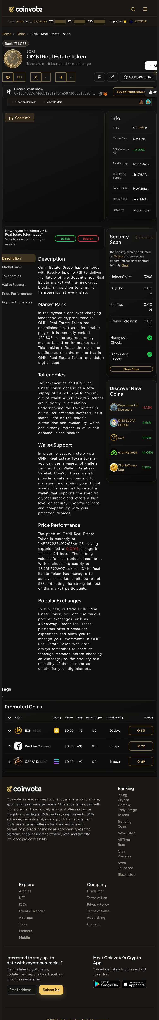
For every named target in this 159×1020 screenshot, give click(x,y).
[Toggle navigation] (145, 9)
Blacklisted (127, 874)
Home (6, 34)
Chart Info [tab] (22, 117)
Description (11, 258)
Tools (23, 924)
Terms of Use (97, 897)
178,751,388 (40, 21)
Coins (20, 34)
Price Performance (17, 293)
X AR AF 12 (32, 761)
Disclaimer (95, 891)
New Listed (127, 833)
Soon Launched (126, 865)
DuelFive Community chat (42, 746)
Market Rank (12, 267)
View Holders (54, 101)
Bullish (65, 238)
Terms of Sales (98, 911)
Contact (93, 924)
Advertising (96, 917)
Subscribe (51, 989)
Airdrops (26, 917)
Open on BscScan (25, 101)
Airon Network (128, 452)
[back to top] (147, 1011)
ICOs (23, 904)
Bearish (88, 238)
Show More (131, 369)
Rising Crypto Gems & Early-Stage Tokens (127, 805)
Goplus (119, 256)
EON (28, 730)
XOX (121, 437)
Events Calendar (32, 911)
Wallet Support (14, 284)
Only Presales (124, 853)
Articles (25, 891)
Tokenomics (11, 276)
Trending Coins (125, 823)
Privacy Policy (98, 904)
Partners (25, 931)
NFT (22, 897)
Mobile (24, 937)
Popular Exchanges (17, 302)
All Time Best (124, 842)
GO (19, 77)
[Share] (112, 77)
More (125, 265)
